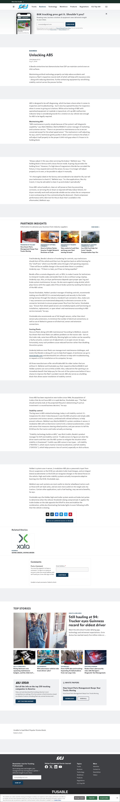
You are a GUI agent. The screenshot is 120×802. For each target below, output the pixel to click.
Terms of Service (63, 29)
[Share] (56, 514)
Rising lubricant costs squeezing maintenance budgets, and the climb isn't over (23, 671)
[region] (60, 798)
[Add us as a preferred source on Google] (52, 514)
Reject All (91, 798)
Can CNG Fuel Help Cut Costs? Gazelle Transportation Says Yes (89, 250)
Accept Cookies (104, 798)
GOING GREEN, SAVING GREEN (23, 553)
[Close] (117, 798)
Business (33, 51)
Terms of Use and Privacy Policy (63, 28)
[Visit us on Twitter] (51, 766)
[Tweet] (66, 514)
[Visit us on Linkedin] (55, 766)
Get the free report (26, 701)
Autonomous (41, 666)
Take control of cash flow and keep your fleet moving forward (70, 250)
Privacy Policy (53, 29)
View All (83, 698)
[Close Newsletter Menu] (106, 14)
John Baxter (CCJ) (34, 59)
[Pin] (70, 514)
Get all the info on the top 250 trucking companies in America (33, 687)
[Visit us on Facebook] (46, 766)
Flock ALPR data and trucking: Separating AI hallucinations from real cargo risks (71, 671)
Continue (62, 575)
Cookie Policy (57, 800)
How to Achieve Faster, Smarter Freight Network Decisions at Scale (50, 250)
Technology (65, 666)
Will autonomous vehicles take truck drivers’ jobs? (48, 670)
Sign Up (18, 783)
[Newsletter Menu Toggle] (106, 6)
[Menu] (14, 6)
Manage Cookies (79, 798)
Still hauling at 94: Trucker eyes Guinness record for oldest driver (87, 621)
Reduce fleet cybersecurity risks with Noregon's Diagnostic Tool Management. (95, 671)
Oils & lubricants (19, 666)
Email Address (61, 566)
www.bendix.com (36, 355)
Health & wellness (75, 613)
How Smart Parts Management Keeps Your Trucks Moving (29, 249)
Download (69, 698)
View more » (95, 227)
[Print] (47, 514)
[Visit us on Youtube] (60, 766)
